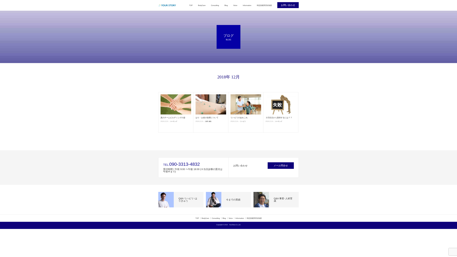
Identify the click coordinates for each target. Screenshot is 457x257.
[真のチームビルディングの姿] (176, 104)
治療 (206, 121)
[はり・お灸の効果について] (211, 104)
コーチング (173, 121)
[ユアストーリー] (167, 5)
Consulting (215, 5)
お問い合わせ (288, 5)
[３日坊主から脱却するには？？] (281, 104)
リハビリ (243, 121)
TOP (191, 5)
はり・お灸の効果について (207, 118)
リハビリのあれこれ (239, 118)
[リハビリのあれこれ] (246, 104)
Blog (226, 5)
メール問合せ (281, 165)
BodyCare (202, 5)
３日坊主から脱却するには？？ (279, 118)
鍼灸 (210, 121)
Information (247, 5)
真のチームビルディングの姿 (173, 118)
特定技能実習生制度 (264, 5)
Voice (235, 5)
